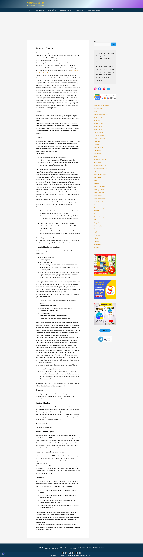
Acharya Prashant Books (101, 105)
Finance (96, 144)
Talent (96, 238)
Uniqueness (97, 244)
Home (30, 10)
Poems (96, 214)
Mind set (96, 184)
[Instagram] (66, 553)
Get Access (105, 330)
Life (95, 171)
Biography (97, 120)
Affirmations (98, 108)
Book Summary (98, 129)
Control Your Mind (99, 138)
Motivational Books (100, 199)
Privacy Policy (64, 547)
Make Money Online (100, 174)
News (95, 205)
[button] (44, 10)
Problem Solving (99, 217)
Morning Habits (99, 190)
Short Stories (98, 226)
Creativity (97, 141)
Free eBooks (97, 150)
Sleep (95, 229)
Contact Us (79, 10)
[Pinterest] (73, 553)
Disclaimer (73, 549)
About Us (47, 549)
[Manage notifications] (3, 554)
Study (95, 232)
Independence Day (100, 165)
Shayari (96, 223)
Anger (96, 111)
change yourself (99, 132)
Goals (95, 156)
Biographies (52, 10)
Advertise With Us (93, 10)
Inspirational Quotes (100, 168)
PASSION (96, 211)
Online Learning (99, 208)
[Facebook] (63, 553)
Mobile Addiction (99, 187)
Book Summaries (65, 10)
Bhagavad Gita (98, 117)
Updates (96, 247)
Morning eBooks (35, 3)
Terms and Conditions (84, 547)
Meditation (97, 178)
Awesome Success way (101, 114)
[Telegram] (77, 553)
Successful (97, 235)
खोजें (95, 41)
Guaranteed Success (100, 159)
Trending (96, 241)
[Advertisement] (71, 23)
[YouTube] (70, 553)
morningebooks (99, 193)
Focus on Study (98, 147)
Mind (95, 180)
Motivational (98, 196)
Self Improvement (99, 220)
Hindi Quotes (39, 10)
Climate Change (99, 135)
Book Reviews (98, 123)
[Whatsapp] (80, 553)
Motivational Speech (100, 202)
